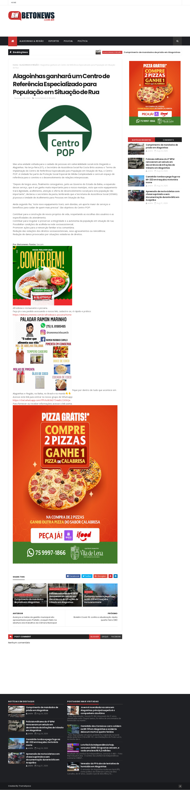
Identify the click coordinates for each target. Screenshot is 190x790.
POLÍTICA (83, 41)
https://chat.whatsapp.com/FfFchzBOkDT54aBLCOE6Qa (41, 400)
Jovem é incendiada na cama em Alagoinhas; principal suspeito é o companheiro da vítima (98, 710)
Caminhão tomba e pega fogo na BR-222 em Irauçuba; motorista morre (99, 599)
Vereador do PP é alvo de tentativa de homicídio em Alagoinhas (100, 765)
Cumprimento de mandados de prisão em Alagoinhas (136, 52)
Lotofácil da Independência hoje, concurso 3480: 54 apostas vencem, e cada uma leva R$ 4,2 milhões (100, 747)
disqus (105, 636)
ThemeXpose (25, 786)
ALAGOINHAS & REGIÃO (31, 41)
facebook (116, 636)
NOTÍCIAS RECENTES (141, 140)
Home (13, 2)
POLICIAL (68, 41)
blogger (95, 636)
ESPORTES (54, 41)
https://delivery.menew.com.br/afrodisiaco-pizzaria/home (42, 314)
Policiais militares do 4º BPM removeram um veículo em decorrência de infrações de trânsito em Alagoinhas (63, 598)
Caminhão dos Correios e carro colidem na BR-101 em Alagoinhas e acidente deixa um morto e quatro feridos (101, 729)
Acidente (88, 592)
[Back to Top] (180, 786)
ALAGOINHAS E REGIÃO (97, 52)
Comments (168, 140)
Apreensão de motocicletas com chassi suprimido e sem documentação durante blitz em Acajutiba (162, 196)
